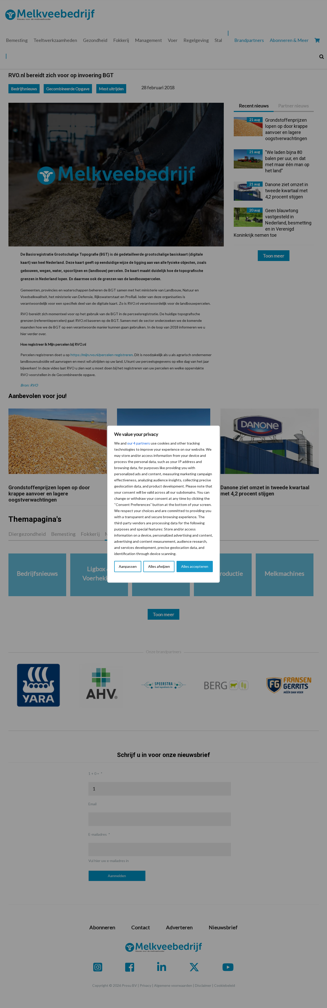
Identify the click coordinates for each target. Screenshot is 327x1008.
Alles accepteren (194, 566)
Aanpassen (128, 566)
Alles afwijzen (159, 566)
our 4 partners (138, 443)
